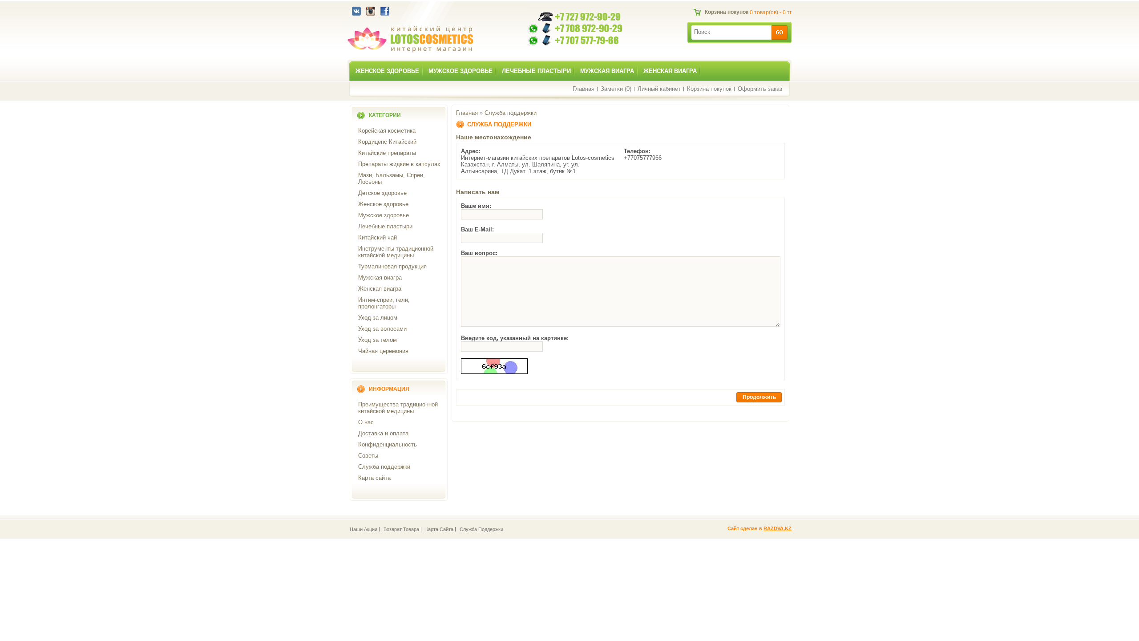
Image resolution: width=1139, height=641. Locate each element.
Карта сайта (374, 478)
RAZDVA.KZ (777, 528)
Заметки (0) (616, 88)
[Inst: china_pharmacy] (370, 13)
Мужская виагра (607, 71)
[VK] (356, 13)
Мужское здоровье (460, 71)
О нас (366, 422)
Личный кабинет (659, 88)
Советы (368, 455)
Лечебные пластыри (536, 71)
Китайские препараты (387, 153)
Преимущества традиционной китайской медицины (398, 407)
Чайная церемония (383, 351)
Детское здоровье (382, 193)
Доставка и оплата (383, 433)
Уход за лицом (377, 317)
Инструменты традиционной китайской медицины (395, 252)
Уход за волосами (382, 328)
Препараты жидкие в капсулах (399, 164)
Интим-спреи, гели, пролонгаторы (384, 303)
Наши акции (363, 529)
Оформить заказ (760, 88)
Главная (583, 88)
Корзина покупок (709, 88)
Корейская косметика (387, 130)
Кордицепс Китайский (387, 141)
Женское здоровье (387, 71)
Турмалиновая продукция (392, 266)
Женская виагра (670, 71)
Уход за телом (377, 340)
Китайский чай (377, 237)
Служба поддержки (384, 466)
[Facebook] (384, 13)
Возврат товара (401, 529)
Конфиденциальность (387, 444)
